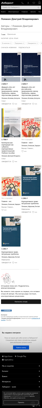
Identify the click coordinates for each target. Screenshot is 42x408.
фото (38, 120)
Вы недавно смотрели (11, 332)
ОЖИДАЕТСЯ (6, 104)
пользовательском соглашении (20, 396)
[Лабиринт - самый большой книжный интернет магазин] (10, 2)
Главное (25, 12)
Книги (3, 12)
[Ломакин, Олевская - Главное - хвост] (31, 137)
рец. (37, 118)
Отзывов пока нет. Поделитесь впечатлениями (15, 287)
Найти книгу (21, 347)
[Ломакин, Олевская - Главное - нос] (11, 195)
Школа (33, 12)
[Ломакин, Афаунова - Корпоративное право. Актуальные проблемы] (31, 195)
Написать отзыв (21, 302)
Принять (21, 402)
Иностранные (13, 12)
